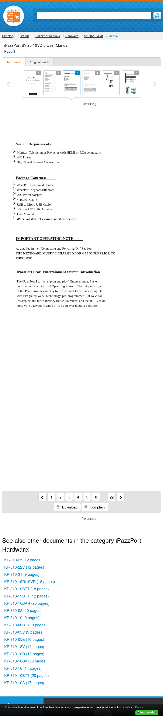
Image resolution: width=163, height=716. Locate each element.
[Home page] (13, 16)
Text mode (14, 62)
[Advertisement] (81, 112)
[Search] (157, 15)
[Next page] (121, 497)
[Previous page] (42, 497)
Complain (97, 507)
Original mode (39, 62)
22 (112, 497)
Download (69, 507)
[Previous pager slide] (8, 85)
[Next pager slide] (155, 85)
